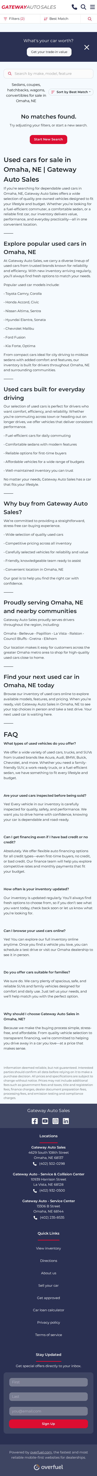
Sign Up (48, 1424)
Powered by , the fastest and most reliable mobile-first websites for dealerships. (48, 1455)
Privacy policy (48, 1322)
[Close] (87, 47)
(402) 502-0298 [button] (52, 1163)
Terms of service (48, 1335)
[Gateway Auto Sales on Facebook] (33, 1120)
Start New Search (48, 139)
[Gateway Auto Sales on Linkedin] (64, 1120)
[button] (74, 6)
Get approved (48, 1298)
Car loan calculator (48, 1310)
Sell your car (48, 1285)
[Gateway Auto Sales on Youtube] (43, 1120)
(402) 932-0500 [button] (52, 1190)
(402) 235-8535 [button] (52, 1217)
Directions (48, 1261)
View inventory (48, 1248)
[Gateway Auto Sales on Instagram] (53, 1120)
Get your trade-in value (49, 52)
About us (48, 1273)
